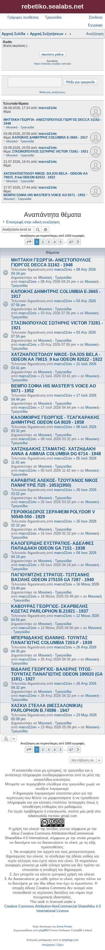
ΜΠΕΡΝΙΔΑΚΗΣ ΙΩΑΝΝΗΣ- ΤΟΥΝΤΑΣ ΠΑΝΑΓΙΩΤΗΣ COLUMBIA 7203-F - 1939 (51, 640)
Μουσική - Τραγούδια (55, 278)
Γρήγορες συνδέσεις (23, 17)
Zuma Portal (64, 926)
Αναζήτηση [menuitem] (94, 34)
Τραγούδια (53, 17)
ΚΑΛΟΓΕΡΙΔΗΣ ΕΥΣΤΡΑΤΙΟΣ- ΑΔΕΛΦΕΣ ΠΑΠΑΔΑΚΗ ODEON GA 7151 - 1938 (52, 545)
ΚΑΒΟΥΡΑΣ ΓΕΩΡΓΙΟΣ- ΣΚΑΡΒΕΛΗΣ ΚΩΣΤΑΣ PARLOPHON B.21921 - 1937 (49, 608)
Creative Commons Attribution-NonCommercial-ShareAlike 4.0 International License (52, 908)
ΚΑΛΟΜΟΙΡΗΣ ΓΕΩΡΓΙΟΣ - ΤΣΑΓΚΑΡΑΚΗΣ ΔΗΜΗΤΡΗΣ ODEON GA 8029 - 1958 (55, 420)
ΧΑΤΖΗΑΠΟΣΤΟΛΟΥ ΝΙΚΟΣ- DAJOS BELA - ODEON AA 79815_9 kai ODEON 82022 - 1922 (56, 357)
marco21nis (47, 108)
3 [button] (49, 241)
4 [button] (54, 241)
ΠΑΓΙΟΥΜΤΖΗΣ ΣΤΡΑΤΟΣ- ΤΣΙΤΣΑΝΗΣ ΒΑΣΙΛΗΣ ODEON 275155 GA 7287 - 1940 (52, 577)
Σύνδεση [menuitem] (95, 17)
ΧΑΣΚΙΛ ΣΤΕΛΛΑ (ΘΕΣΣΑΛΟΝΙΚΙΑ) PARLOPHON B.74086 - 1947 (46, 708)
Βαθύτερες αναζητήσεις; (53, 92)
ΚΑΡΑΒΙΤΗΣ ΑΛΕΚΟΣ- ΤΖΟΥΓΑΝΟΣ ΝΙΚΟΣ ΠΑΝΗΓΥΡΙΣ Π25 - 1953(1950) (54, 483)
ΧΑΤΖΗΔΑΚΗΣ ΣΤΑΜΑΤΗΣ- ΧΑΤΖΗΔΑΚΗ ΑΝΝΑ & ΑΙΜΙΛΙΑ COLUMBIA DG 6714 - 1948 (56, 451)
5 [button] (60, 241)
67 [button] (71, 241)
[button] (29, 242)
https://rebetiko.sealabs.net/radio (52, 63)
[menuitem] (48, 944)
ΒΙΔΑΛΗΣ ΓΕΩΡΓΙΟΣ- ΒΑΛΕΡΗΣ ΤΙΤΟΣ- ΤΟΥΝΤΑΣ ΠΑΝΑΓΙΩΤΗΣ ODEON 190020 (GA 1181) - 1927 (57, 674)
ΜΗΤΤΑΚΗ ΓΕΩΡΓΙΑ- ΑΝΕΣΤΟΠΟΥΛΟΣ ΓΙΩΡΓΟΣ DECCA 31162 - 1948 (51, 262)
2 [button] (43, 241)
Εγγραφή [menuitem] (95, 25)
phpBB (43, 930)
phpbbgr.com (70, 939)
